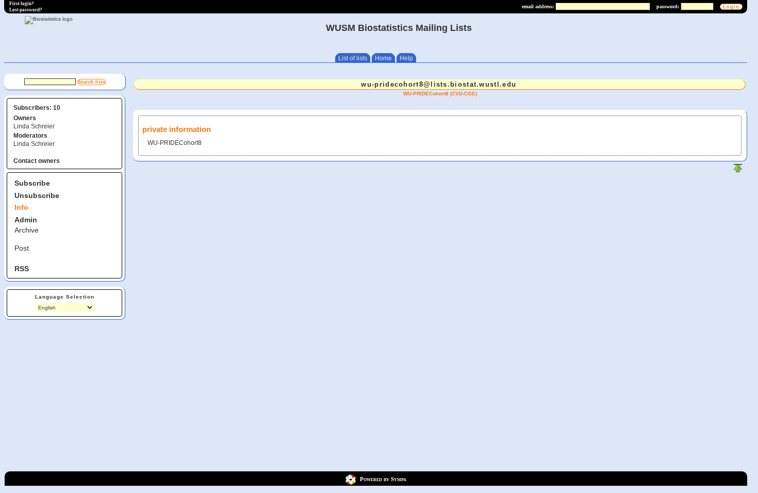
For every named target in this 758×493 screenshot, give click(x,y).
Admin (25, 220)
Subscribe (32, 183)
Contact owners (36, 161)
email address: (538, 6)
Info (21, 207)
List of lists (352, 58)
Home (383, 58)
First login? (21, 3)
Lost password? (25, 9)
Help (406, 58)
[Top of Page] (738, 170)
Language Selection (64, 297)
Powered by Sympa (383, 479)
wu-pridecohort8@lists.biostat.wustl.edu (438, 84)
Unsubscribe (36, 195)
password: (667, 6)
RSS (21, 269)
